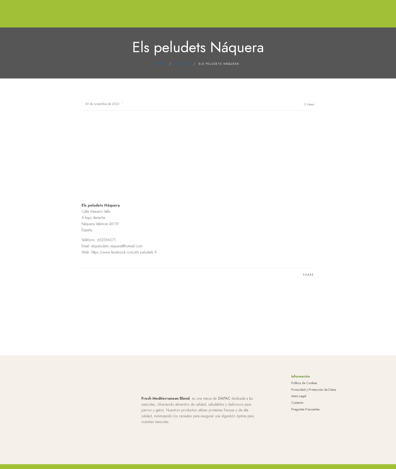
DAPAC (224, 398)
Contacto (297, 402)
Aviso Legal (298, 396)
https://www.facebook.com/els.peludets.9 (124, 252)
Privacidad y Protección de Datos (313, 389)
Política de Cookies (304, 383)
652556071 (106, 240)
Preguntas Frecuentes (305, 409)
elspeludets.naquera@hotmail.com (116, 246)
